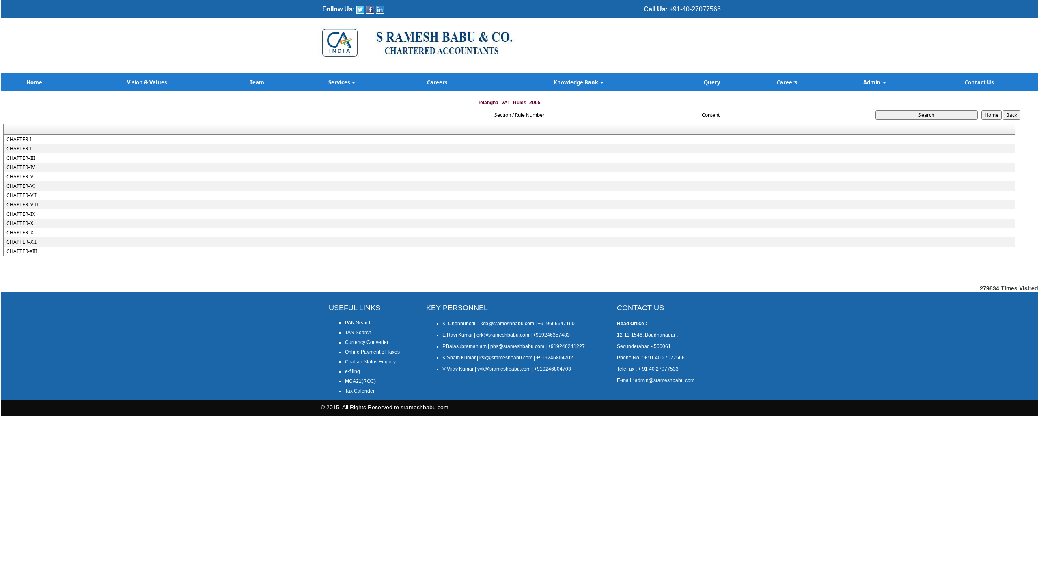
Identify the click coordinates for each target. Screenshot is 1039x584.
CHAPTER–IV (20, 167)
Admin (872, 82)
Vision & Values (147, 82)
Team (257, 82)
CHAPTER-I (18, 139)
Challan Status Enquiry (370, 362)
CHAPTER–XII (21, 242)
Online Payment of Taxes (372, 352)
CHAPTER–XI (20, 233)
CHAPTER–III (20, 158)
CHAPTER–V (19, 177)
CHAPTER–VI (20, 186)
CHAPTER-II (19, 149)
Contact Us (979, 82)
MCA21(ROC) (360, 381)
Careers (437, 82)
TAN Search (358, 332)
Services (339, 82)
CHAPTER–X (19, 223)
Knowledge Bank (576, 82)
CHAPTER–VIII (22, 205)
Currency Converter (366, 342)
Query (712, 82)
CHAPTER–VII (21, 195)
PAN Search (358, 323)
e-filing (352, 371)
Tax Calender (360, 391)
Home (34, 82)
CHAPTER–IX (20, 214)
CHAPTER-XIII (21, 251)
